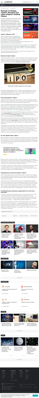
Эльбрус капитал (10, 91)
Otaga (14, 118)
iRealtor (36, 101)
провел (14, 109)
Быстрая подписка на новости (8, 383)
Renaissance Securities (9, 46)
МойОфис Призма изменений (7, 211)
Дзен (26, 379)
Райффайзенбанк (23, 46)
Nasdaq (29, 109)
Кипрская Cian (3, 99)
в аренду (16, 168)
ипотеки (27, 198)
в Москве (29, 184)
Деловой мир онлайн (12, 115)
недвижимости (17, 36)
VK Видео (27, 375)
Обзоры (3, 376)
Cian (22, 51)
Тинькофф (32, 46)
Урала (14, 94)
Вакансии (21, 375)
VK (25, 373)
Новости (3, 372)
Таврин (19, 120)
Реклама (21, 373)
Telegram (27, 377)
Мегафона (9, 120)
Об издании (22, 372)
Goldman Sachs (30, 105)
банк (29, 46)
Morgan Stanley (28, 122)
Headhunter (3, 123)
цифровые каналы (24, 203)
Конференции (13, 372)
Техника (12, 377)
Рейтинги (3, 375)
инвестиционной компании (21, 105)
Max (26, 372)
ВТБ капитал (16, 46)
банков (17, 198)
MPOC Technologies (21, 111)
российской (11, 108)
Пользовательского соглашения (6, 396)
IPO (16, 109)
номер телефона (19, 182)
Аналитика (4, 373)
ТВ (11, 378)
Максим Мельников (24, 130)
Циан (2, 37)
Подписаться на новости (23, 215)
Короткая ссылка (34, 215)
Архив (3, 377)
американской (22, 109)
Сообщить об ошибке (7, 387)
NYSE (5, 40)
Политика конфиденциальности (9, 386)
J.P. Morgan (32, 45)
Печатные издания (14, 380)
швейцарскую (24, 118)
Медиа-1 (33, 119)
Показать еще (19, 277)
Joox (35, 114)
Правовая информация (7, 389)
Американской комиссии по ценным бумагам (10, 42)
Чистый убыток (27, 138)
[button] (33, 2)
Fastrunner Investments (28, 99)
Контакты (21, 376)
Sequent (29, 118)
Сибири (18, 94)
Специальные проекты (13, 374)
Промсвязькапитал (10, 90)
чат (29, 182)
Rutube (26, 376)
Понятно (35, 395)
